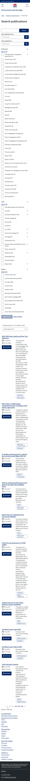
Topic (3, 202)
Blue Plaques (4, 726)
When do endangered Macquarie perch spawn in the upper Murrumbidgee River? (14, 484)
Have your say (4, 757)
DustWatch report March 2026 (12, 647)
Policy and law (5, 729)
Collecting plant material (10, 664)
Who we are (4, 743)
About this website (7, 741)
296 (22, 706)
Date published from (7, 34)
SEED (2, 724)
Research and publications (12, 15)
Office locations (5, 754)
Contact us (4, 753)
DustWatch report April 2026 (11, 629)
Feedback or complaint (7, 759)
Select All (4, 51)
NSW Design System (10, 777)
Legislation (4, 731)
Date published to (6, 41)
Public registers (5, 738)
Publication (4, 49)
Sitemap (3, 771)
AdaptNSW (4, 722)
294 (16, 706)
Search (24, 30)
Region (3, 269)
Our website (4, 745)
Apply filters (7, 316)
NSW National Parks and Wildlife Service (9, 718)
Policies (3, 735)
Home (2, 15)
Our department (6, 713)
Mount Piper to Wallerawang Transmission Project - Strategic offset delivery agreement (14, 405)
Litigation (3, 733)
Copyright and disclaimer (7, 749)
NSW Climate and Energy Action (9, 715)
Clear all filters (17, 316)
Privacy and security (6, 747)
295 (19, 706)
